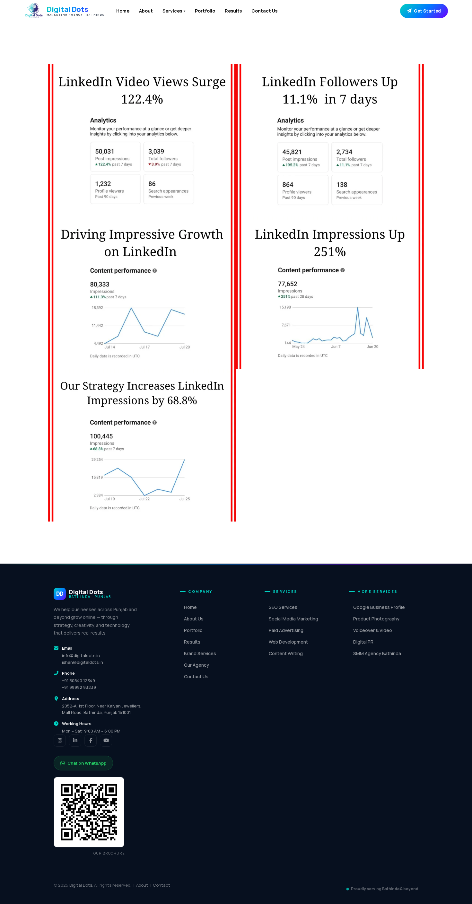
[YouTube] (106, 740)
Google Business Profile (379, 607)
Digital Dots (80, 885)
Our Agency (196, 665)
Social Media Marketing (293, 619)
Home (122, 11)
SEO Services (283, 607)
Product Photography (376, 619)
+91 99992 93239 (79, 687)
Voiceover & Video (372, 630)
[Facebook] (90, 740)
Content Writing (286, 653)
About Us (194, 619)
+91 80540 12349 (78, 680)
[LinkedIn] (75, 740)
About (146, 11)
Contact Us (264, 11)
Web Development (288, 642)
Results (233, 11)
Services (173, 11)
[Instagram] (60, 740)
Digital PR (363, 642)
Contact (161, 885)
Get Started (427, 11)
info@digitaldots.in (81, 655)
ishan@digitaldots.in (82, 662)
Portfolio (205, 11)
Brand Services (200, 653)
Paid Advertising (286, 630)
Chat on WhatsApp (86, 763)
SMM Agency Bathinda (377, 653)
